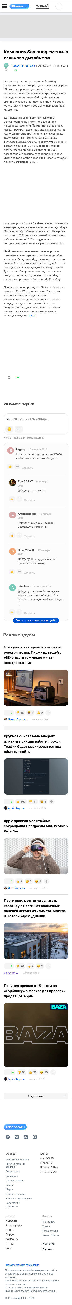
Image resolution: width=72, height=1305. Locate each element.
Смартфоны (12, 1171)
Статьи (10, 1216)
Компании (12, 1239)
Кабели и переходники (19, 1198)
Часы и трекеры (15, 1180)
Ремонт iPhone (50, 1235)
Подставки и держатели (13, 1204)
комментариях (34, 437)
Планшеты (12, 1176)
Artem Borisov (27, 514)
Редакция (48, 1244)
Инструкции (48, 1221)
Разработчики (50, 1231)
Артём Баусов (16, 808)
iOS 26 (44, 1153)
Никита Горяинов (17, 719)
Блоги (9, 1230)
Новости (11, 1220)
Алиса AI (13, 973)
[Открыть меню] (4, 6)
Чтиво (9, 1243)
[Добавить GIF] (19, 429)
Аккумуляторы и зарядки (15, 1165)
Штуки (9, 1189)
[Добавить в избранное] (6, 69)
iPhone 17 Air (48, 1172)
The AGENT (25, 481)
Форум (10, 1234)
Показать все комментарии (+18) (36, 620)
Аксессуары (14, 1225)
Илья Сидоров (16, 888)
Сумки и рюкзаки (15, 1194)
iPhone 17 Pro (49, 1167)
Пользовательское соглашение (22, 1265)
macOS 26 (47, 1158)
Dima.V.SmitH (26, 550)
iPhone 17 (46, 1163)
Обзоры (11, 1153)
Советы (47, 1216)
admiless (24, 586)
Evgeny (21, 449)
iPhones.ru (14, 1298)
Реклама (47, 1249)
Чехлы (9, 1185)
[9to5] (32, 315)
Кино (9, 1248)
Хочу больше (36, 1096)
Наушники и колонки (17, 1159)
